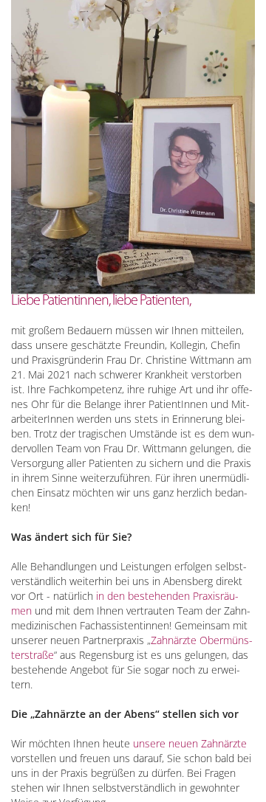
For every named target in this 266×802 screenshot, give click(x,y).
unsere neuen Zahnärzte (190, 743)
